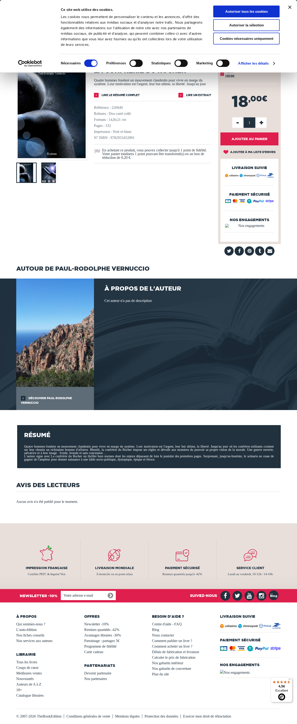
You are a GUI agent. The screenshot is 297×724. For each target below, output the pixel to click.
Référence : (102, 108)
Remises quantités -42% (101, 630)
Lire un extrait (198, 95)
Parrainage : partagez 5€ (101, 641)
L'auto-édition (26, 630)
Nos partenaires (95, 679)
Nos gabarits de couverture (171, 669)
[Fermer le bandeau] (289, 7)
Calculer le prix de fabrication (173, 657)
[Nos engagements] (249, 226)
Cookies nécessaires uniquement (246, 39)
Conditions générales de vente (88, 716)
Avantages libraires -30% (102, 635)
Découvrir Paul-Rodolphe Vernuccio (46, 400)
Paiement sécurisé (182, 568)
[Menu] (289, 680)
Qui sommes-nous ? (30, 624)
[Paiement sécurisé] (249, 202)
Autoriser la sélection (246, 25)
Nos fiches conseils (30, 635)
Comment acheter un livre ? (172, 646)
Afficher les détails (253, 63)
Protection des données (161, 716)
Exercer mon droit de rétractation (207, 716)
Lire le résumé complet (120, 95)
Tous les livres (26, 662)
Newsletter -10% (96, 624)
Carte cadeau (93, 652)
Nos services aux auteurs (34, 641)
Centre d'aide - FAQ (167, 624)
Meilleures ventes (29, 673)
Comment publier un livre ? (172, 641)
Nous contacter (163, 635)
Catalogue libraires (30, 695)
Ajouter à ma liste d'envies (252, 152)
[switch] (136, 63)
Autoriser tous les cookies (246, 11)
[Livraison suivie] (249, 176)
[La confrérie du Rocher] (52, 157)
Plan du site (160, 674)
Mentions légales (127, 716)
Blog (155, 630)
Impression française (47, 568)
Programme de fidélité (100, 646)
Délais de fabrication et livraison (175, 652)
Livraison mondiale (114, 568)
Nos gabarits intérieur (167, 663)
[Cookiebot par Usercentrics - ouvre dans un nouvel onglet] (30, 63)
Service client (250, 568)
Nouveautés (25, 679)
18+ (19, 690)
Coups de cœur (27, 668)
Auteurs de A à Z (28, 684)
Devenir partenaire (97, 673)
